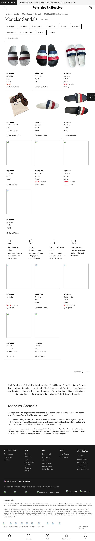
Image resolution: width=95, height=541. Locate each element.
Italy (43, 526)
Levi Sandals (14, 391)
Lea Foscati (79, 388)
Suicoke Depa (21, 394)
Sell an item (46, 463)
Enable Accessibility (8, 2)
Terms (38, 487)
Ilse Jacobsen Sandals (18, 388)
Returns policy (28, 469)
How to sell (46, 454)
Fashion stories (83, 469)
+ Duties (71, 84)
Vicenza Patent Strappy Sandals (65, 394)
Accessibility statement (12, 487)
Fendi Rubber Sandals (60, 385)
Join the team (82, 466)
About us (80, 456)
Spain (38, 526)
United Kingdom (13, 526)
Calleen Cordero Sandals (35, 385)
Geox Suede (79, 385)
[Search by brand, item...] (4, 7)
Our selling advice (46, 458)
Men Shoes (27, 14)
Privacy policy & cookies (51, 487)
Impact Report (82, 462)
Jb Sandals (65, 388)
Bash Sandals (14, 385)
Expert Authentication (35, 248)
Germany (32, 526)
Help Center (64, 454)
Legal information (28, 487)
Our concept (8, 454)
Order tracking (28, 455)
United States (24, 526)
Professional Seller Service (47, 467)
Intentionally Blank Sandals (44, 388)
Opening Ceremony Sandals (36, 391)
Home (7, 14)
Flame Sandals (58, 391)
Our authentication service (30, 462)
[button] (90, 7)
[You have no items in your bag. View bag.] (90, 7)
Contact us (64, 457)
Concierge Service (8, 458)
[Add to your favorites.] (30, 73)
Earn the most (77, 247)
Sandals (38, 14)
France (5, 526)
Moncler (15, 14)
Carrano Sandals (39, 394)
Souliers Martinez (76, 391)
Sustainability (82, 459)
